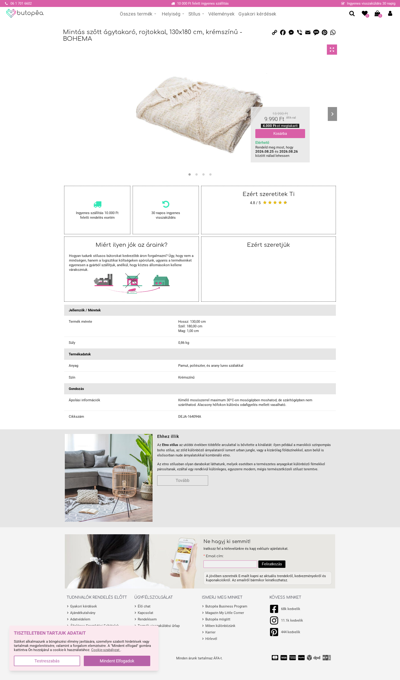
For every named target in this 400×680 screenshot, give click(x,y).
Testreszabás (46, 660)
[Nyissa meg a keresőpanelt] (352, 13)
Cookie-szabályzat (105, 650)
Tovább (182, 480)
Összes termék (136, 14)
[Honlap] (25, 13)
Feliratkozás (272, 564)
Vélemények (221, 14)
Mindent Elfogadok (117, 660)
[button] (390, 13)
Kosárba (280, 133)
